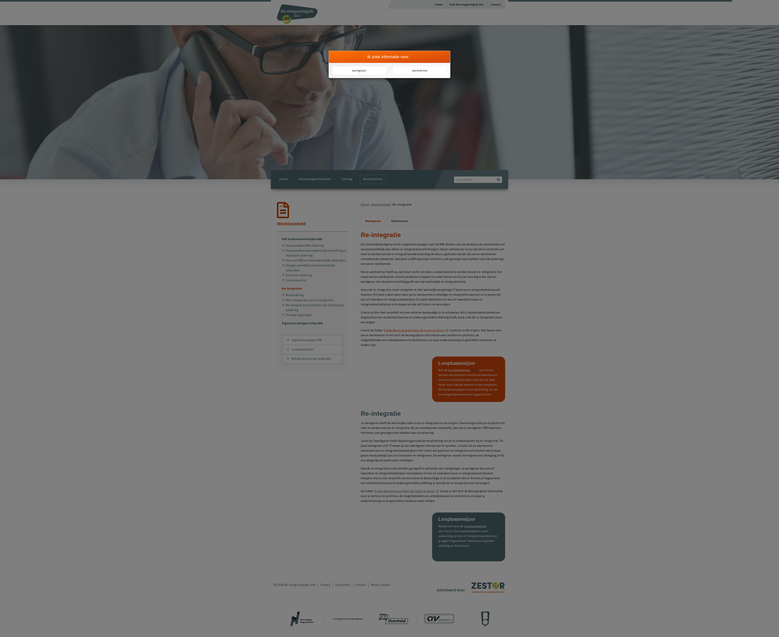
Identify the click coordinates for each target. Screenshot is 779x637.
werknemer (420, 70)
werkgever (359, 70)
